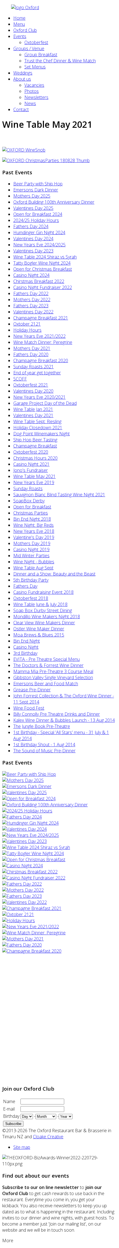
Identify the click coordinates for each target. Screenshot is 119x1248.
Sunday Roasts (28, 488)
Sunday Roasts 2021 (33, 367)
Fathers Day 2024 (30, 226)
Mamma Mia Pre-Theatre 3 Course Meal (53, 671)
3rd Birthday (25, 653)
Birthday (11, 1116)
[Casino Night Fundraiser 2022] (33, 878)
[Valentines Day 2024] (24, 829)
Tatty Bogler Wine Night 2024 (42, 263)
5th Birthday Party (30, 580)
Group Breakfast (40, 55)
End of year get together (37, 373)
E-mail (9, 1109)
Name (9, 1101)
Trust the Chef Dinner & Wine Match (60, 61)
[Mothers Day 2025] (23, 780)
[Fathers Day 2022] (22, 884)
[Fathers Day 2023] (22, 896)
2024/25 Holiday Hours (36, 220)
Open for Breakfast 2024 (37, 214)
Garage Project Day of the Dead (45, 403)
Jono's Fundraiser (30, 470)
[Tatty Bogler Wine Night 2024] (33, 853)
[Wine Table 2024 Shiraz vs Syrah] (36, 847)
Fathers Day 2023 (30, 306)
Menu (19, 24)
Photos (31, 91)
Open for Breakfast (32, 507)
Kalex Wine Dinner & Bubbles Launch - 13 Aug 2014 (64, 720)
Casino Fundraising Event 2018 (43, 592)
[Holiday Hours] (18, 920)
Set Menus (35, 67)
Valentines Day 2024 (33, 239)
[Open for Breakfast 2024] (29, 799)
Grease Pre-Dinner (32, 690)
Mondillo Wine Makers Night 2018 (46, 616)
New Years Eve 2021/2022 (39, 336)
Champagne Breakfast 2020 (40, 360)
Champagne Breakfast (35, 446)
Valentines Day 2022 (33, 312)
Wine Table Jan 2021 (33, 409)
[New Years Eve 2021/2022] (30, 927)
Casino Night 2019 (31, 549)
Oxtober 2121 (27, 324)
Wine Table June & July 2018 (40, 604)
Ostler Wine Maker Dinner (38, 629)
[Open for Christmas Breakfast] (33, 859)
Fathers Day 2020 (30, 354)
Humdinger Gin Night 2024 (39, 232)
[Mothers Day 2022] (23, 890)
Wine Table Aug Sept (33, 568)
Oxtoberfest (36, 42)
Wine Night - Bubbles (33, 562)
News (30, 103)
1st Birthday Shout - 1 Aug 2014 (44, 744)
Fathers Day (25, 586)
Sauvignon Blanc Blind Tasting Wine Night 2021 (59, 495)
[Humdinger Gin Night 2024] (30, 823)
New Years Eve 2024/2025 (39, 245)
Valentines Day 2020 (33, 391)
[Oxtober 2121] (18, 914)
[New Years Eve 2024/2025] (30, 835)
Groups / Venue (28, 48)
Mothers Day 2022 (31, 299)
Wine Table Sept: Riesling (37, 421)
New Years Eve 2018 (33, 531)
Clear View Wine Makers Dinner (44, 623)
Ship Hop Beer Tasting (35, 440)
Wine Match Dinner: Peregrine (42, 342)
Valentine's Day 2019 (33, 537)
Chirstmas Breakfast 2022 (38, 281)
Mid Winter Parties (31, 556)
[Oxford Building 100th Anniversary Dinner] (45, 805)
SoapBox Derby (29, 501)
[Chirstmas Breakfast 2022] (30, 872)
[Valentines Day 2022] (24, 902)
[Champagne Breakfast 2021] (31, 908)
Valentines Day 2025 (33, 208)
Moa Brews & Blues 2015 (38, 635)
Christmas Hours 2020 (35, 458)
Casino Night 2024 (31, 275)
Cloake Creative (48, 1137)
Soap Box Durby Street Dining (42, 610)
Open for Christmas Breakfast (42, 269)
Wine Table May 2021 (34, 476)
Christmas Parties (30, 513)
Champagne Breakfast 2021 (40, 318)
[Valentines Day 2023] (24, 841)
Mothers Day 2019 (31, 543)
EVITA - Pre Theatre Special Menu (46, 659)
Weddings (22, 73)
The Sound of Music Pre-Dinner (44, 751)
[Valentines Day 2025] (24, 792)
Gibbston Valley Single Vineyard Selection (53, 677)
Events (19, 36)
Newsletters (36, 97)
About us (22, 79)
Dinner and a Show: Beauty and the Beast (54, 574)
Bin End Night (26, 641)
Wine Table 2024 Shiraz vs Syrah (45, 257)
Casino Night (25, 647)
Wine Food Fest (28, 708)
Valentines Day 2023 (33, 251)
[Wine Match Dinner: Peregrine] (34, 933)
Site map (21, 1147)
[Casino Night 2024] (22, 866)
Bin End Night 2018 (32, 519)
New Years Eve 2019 (33, 482)
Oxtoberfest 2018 (30, 598)
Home (19, 18)
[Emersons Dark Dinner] (26, 786)
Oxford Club (25, 30)
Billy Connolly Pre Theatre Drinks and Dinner (56, 714)
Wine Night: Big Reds (33, 525)
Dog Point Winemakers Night (41, 434)
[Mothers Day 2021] (23, 939)
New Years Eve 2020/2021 (39, 397)
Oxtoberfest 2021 (30, 385)
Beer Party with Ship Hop (38, 184)
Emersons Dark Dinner (35, 190)
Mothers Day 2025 (31, 196)
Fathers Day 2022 (30, 293)
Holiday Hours (27, 330)
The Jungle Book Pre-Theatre (41, 726)
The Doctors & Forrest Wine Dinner (48, 665)
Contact (21, 109)
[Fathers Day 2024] (22, 817)
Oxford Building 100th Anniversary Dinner (53, 202)
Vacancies (34, 85)
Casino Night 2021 (31, 464)
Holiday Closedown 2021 (37, 427)
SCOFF (20, 379)
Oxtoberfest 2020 (30, 452)
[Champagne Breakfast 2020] (31, 951)
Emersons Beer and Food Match (45, 684)
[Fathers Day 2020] (22, 945)
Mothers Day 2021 (31, 348)
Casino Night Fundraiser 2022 (42, 287)
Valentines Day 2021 (33, 415)
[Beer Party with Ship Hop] (29, 774)
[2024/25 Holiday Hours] (27, 811)
